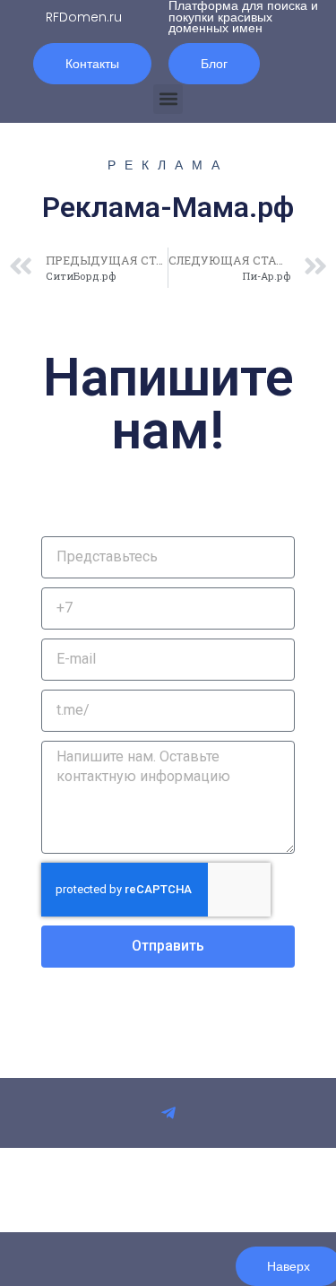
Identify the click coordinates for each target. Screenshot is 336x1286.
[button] (168, 99)
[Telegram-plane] (168, 1113)
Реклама (168, 165)
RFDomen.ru (84, 17)
